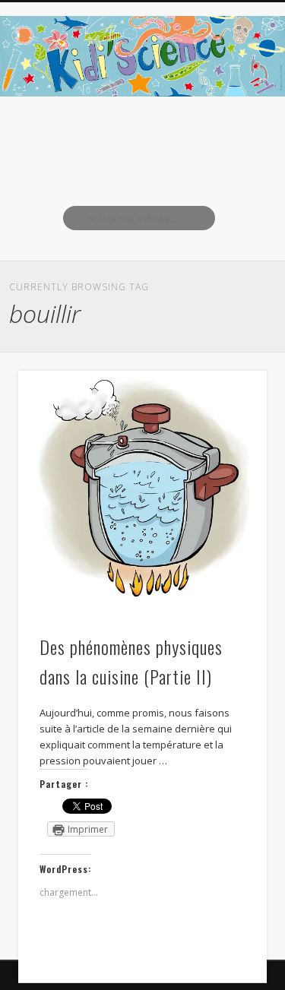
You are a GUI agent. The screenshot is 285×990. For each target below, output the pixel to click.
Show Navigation (230, 136)
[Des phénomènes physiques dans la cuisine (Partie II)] (142, 494)
